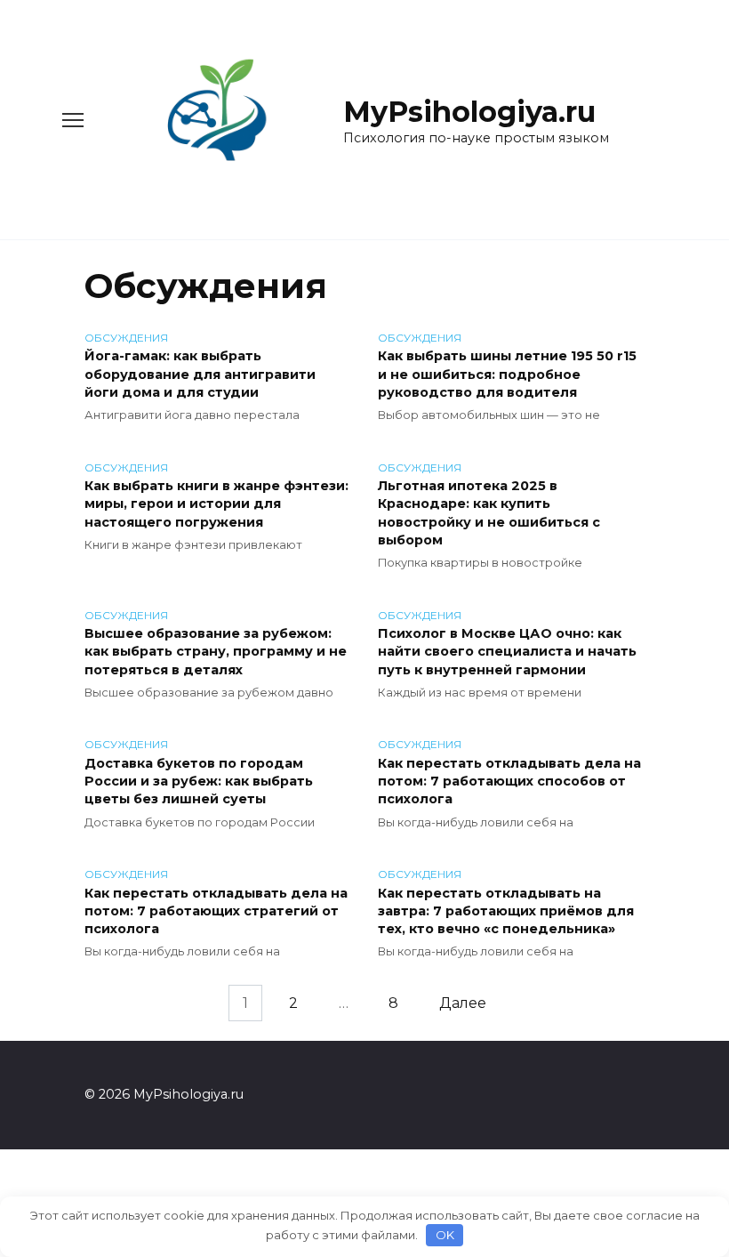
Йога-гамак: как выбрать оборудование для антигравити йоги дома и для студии (200, 374)
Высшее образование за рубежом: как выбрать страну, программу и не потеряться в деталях (215, 652)
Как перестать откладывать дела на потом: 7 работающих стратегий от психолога (216, 911)
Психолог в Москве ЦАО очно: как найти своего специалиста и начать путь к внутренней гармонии (507, 652)
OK (445, 1235)
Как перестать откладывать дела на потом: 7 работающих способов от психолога (509, 781)
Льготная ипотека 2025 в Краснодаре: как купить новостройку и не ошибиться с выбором (489, 513)
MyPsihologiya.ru (469, 111)
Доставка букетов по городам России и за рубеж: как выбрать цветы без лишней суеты (198, 781)
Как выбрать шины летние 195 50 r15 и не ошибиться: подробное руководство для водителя (507, 374)
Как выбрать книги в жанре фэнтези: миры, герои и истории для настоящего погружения (216, 504)
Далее (462, 1003)
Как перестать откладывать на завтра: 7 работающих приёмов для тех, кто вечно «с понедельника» (506, 911)
